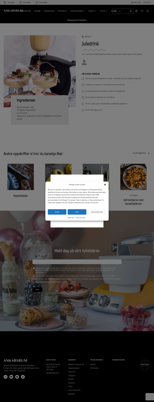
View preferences (97, 212)
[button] (105, 184)
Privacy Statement (80, 217)
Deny (77, 212)
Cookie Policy (70, 217)
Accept (57, 212)
